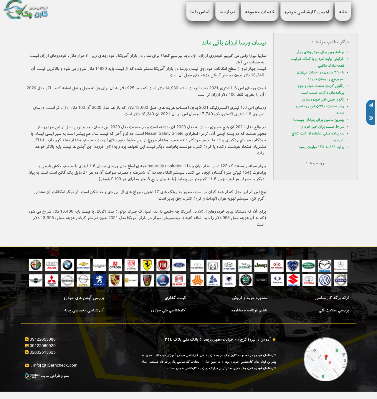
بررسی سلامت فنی (334, 311)
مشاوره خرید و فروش (249, 298)
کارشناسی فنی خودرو (168, 311)
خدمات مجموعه (260, 12)
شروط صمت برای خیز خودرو (322, 127)
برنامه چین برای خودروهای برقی (319, 53)
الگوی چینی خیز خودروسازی (323, 100)
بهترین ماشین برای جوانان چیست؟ (318, 120)
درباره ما (227, 12)
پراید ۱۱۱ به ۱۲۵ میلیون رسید (321, 148)
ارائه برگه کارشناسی (332, 298)
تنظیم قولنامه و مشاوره (249, 311)
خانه (343, 12)
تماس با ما (199, 12)
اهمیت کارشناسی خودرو (307, 12)
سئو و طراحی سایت (54, 376)
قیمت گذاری (175, 298)
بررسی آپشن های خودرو (84, 298)
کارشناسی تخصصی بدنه (84, 311)
